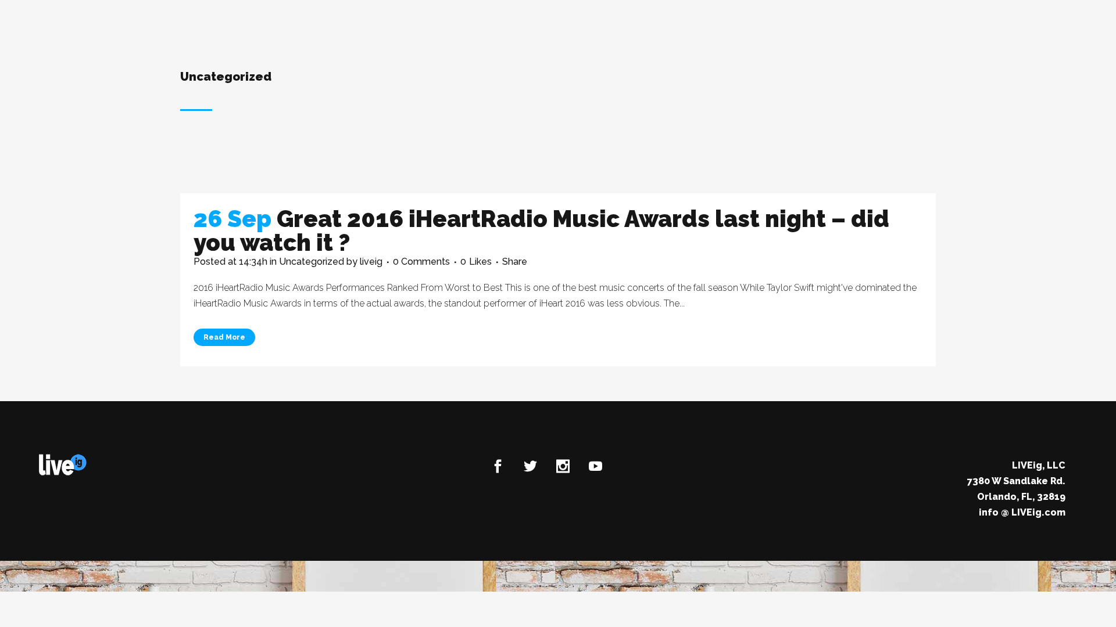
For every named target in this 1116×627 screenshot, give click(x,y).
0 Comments (421, 261)
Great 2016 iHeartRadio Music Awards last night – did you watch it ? (541, 230)
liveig (371, 261)
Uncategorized (311, 261)
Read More (224, 337)
